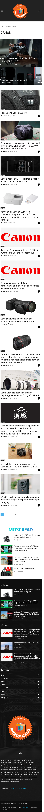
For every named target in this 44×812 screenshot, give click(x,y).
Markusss (4, 115)
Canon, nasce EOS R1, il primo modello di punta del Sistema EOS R (20, 180)
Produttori (9, 26)
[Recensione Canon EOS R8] (20, 100)
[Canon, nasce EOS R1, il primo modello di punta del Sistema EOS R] (20, 166)
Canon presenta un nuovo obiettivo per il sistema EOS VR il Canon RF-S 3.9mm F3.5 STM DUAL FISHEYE (20, 146)
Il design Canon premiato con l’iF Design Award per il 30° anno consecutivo (20, 251)
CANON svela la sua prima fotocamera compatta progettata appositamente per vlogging (20, 500)
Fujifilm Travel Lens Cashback (24, 568)
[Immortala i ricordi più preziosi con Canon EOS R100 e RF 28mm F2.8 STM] (20, 451)
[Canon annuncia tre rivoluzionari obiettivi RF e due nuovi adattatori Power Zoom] (20, 306)
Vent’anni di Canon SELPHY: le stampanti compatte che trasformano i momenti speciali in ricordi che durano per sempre (20, 215)
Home (2, 26)
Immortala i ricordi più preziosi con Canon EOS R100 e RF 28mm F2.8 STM (20, 465)
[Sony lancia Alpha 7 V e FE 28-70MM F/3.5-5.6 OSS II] (6, 646)
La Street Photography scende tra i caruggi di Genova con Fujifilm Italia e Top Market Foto (26, 559)
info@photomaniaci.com (17, 788)
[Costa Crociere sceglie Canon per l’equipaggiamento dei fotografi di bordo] (20, 380)
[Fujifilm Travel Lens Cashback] (6, 571)
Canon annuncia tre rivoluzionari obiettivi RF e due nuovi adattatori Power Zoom (17, 321)
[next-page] (15, 514)
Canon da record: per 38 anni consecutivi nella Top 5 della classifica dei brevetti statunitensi (20, 286)
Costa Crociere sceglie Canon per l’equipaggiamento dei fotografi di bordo (20, 394)
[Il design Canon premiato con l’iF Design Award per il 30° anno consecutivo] (20, 237)
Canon (3, 55)
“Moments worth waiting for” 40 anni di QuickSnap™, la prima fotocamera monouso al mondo (26, 548)
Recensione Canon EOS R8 (14, 113)
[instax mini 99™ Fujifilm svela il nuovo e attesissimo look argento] (6, 538)
